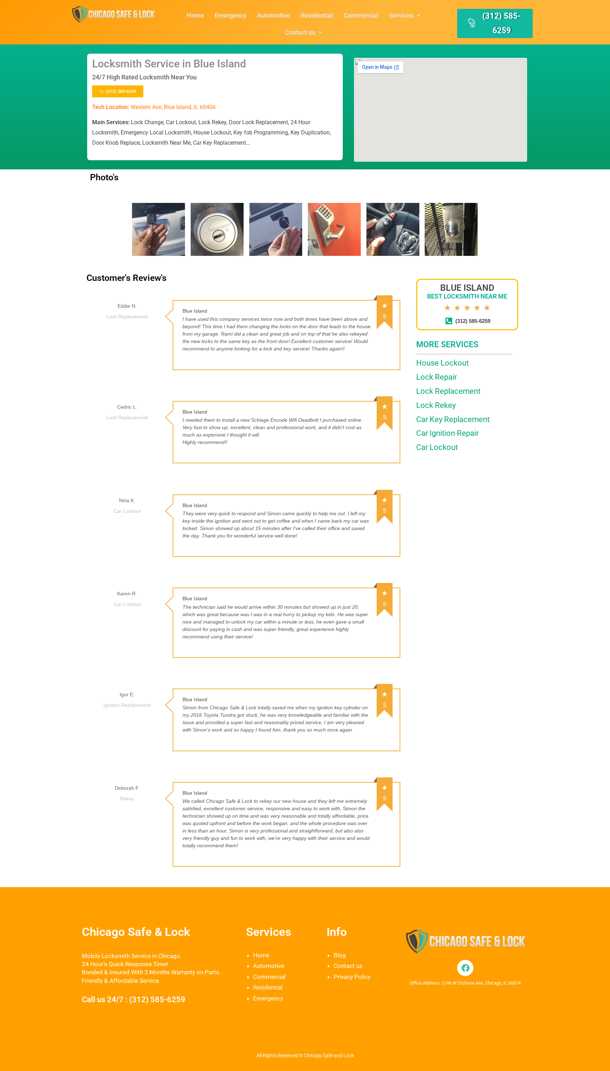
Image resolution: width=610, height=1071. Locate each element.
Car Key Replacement (453, 419)
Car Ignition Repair (447, 433)
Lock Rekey (436, 405)
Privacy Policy (352, 976)
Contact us (300, 32)
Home (195, 15)
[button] (404, 15)
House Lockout (442, 363)
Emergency (230, 15)
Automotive (273, 15)
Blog (340, 955)
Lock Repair (436, 377)
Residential (317, 15)
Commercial (360, 15)
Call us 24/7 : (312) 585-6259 (133, 999)
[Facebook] (465, 968)
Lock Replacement (448, 391)
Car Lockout (437, 447)
